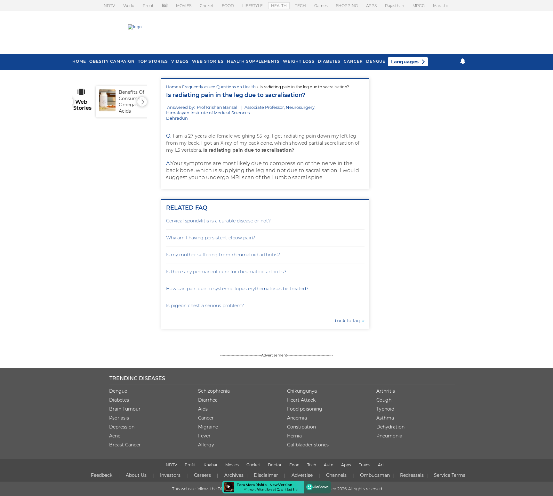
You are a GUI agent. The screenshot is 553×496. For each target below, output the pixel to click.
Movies (232, 464)
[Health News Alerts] (462, 61)
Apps (346, 464)
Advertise (302, 475)
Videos (180, 61)
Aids (203, 409)
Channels (336, 475)
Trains (364, 464)
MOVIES (183, 5)
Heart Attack (301, 400)
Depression (121, 427)
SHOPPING (347, 5)
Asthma (385, 418)
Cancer (353, 61)
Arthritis (385, 391)
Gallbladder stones (308, 445)
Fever (204, 436)
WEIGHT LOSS (299, 61)
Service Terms (449, 475)
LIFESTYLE (252, 5)
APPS (371, 5)
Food (294, 464)
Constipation (301, 427)
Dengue (375, 61)
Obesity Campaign (112, 61)
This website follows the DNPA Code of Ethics (214, 488)
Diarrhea (208, 400)
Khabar (211, 464)
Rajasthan (394, 5)
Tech (311, 464)
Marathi (440, 5)
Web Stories (208, 61)
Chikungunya (302, 391)
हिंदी (165, 5)
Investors (170, 475)
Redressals (412, 475)
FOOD (228, 5)
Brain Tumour (124, 409)
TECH (300, 5)
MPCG (419, 5)
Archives (234, 475)
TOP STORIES (153, 61)
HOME (79, 61)
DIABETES (329, 61)
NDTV (109, 5)
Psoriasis (119, 418)
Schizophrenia (214, 391)
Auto (328, 464)
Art (381, 464)
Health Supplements (253, 61)
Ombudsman (375, 475)
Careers (202, 475)
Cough (383, 400)
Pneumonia (389, 436)
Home (172, 86)
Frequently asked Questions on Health (219, 86)
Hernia (294, 436)
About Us (136, 475)
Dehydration (390, 427)
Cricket (206, 5)
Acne (114, 436)
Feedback (101, 475)
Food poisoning (304, 409)
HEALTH (279, 5)
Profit (148, 5)
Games (321, 5)
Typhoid (385, 409)
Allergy (206, 445)
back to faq (348, 321)
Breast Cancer (125, 445)
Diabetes (119, 400)
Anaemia (297, 418)
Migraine (208, 427)
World (128, 5)
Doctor (275, 464)
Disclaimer (266, 475)
